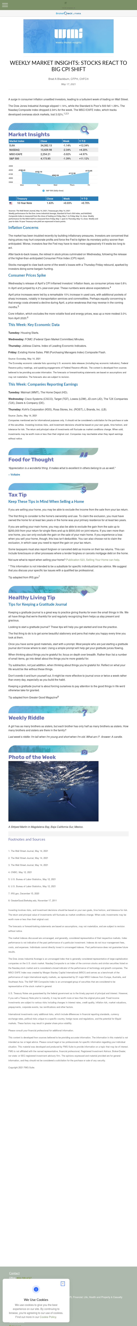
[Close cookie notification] (62, 1283)
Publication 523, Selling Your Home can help (92, 560)
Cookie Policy (48, 1317)
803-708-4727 (24, 1277)
